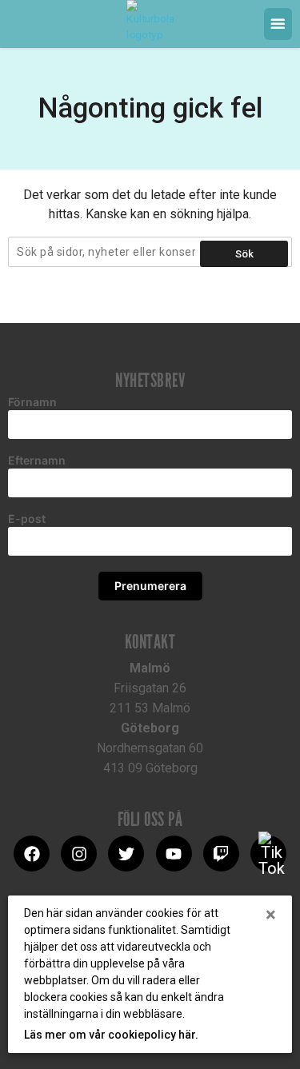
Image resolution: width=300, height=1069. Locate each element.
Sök (244, 254)
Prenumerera (150, 585)
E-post (27, 519)
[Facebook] (32, 854)
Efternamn (37, 460)
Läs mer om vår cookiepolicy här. (111, 1034)
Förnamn (32, 402)
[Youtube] (174, 854)
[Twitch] (221, 854)
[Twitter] (126, 854)
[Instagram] (79, 854)
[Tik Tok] (268, 854)
